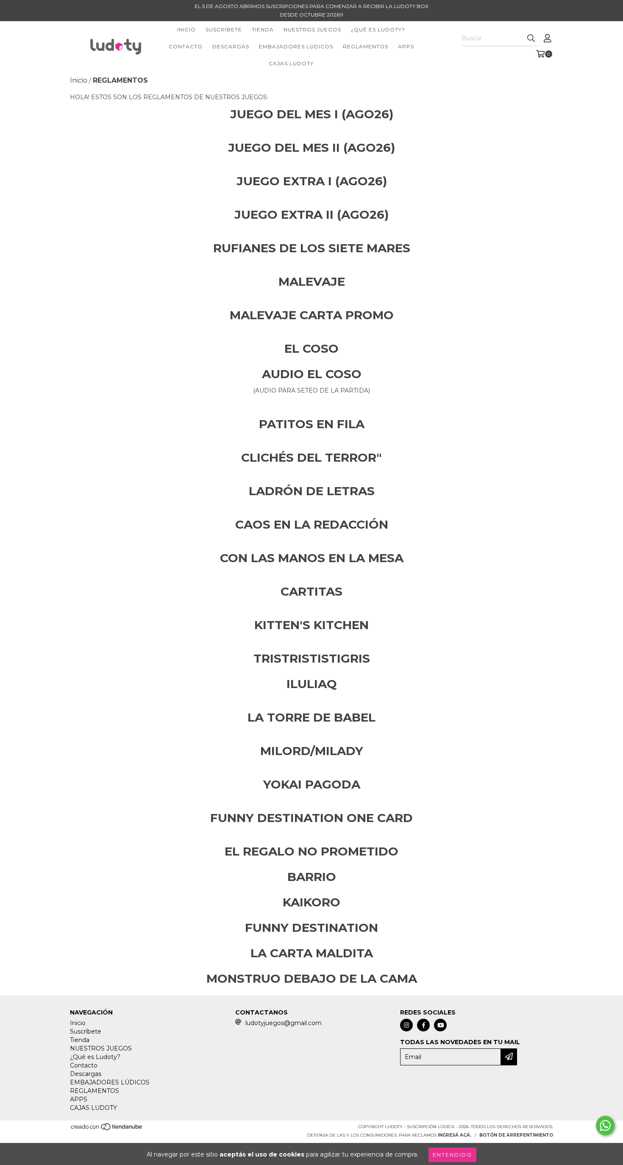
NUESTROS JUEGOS (312, 29)
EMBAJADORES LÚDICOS (296, 46)
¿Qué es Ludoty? (378, 29)
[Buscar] (531, 38)
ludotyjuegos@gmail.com (283, 1023)
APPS (406, 46)
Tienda (263, 29)
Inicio (186, 29)
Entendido (452, 1154)
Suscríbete (224, 29)
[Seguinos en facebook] (423, 1025)
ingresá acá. (454, 1135)
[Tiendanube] (107, 1129)
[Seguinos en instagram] (406, 1025)
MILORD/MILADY (311, 751)
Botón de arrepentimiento (516, 1135)
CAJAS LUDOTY (291, 63)
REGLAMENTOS (365, 46)
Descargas (230, 46)
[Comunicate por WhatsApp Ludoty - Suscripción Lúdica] (605, 1125)
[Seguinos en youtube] (440, 1025)
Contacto (186, 46)
